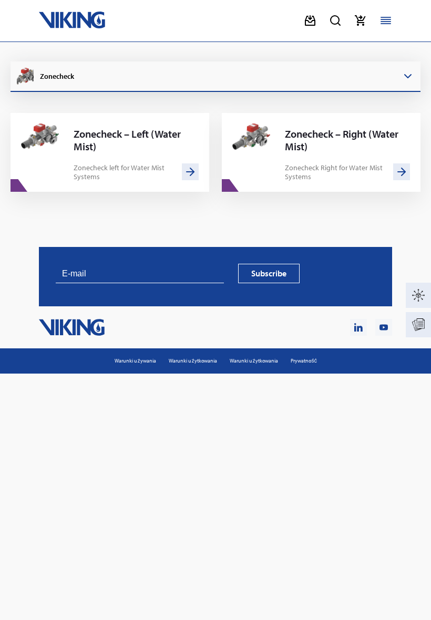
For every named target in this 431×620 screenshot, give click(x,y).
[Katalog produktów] (418, 295)
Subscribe (268, 273)
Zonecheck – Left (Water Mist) (127, 140)
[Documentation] (418, 324)
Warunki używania (135, 360)
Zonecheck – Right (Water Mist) (341, 140)
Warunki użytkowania (193, 360)
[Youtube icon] (383, 327)
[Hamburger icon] (385, 20)
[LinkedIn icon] (358, 327)
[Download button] (310, 20)
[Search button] (335, 20)
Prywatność (304, 360)
